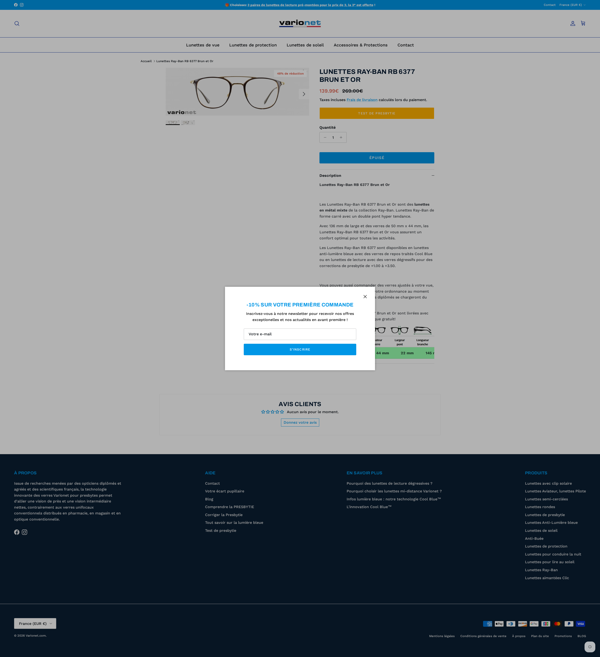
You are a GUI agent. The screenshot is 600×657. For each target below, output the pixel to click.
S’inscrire (300, 349)
